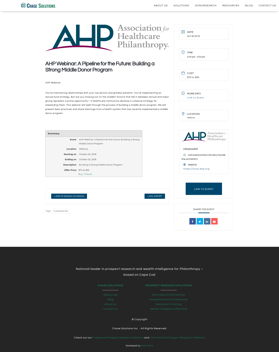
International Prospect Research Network (177, 337)
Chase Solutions (110, 285)
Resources (230, 5)
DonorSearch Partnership (168, 294)
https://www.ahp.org (196, 168)
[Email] (214, 221)
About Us (161, 5)
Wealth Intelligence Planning (168, 309)
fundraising (61, 211)
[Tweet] (200, 221)
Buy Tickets (85, 174)
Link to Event (195, 97)
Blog (249, 5)
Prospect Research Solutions (168, 285)
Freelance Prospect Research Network (118, 337)
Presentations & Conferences (169, 299)
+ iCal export (154, 196)
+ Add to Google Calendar (69, 196)
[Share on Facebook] (192, 221)
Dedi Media (147, 346)
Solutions (181, 5)
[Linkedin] (207, 221)
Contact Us (267, 5)
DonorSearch (206, 5)
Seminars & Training (169, 304)
